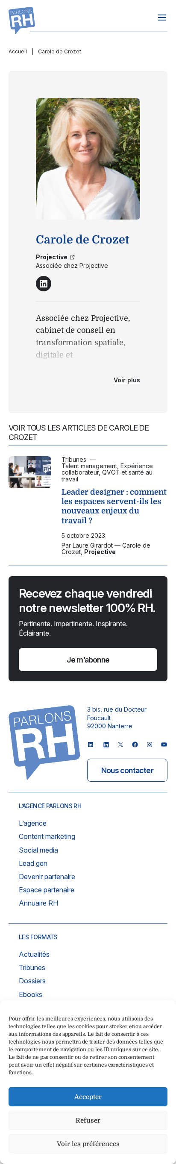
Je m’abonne (88, 659)
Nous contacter (127, 770)
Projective (51, 257)
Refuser (88, 1120)
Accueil (18, 51)
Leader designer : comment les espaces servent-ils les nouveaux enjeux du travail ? (114, 506)
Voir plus (127, 380)
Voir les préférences (88, 1144)
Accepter (88, 1097)
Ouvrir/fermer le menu (162, 17)
